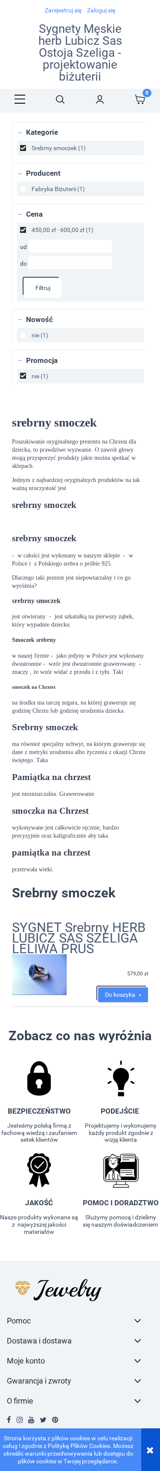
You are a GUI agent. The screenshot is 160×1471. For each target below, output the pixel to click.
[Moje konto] (100, 99)
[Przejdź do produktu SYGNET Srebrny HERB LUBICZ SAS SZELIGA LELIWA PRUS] (39, 974)
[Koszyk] (140, 99)
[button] (20, 99)
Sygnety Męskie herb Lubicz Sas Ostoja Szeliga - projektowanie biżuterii (80, 53)
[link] (80, 148)
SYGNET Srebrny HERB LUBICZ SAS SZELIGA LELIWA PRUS (78, 938)
